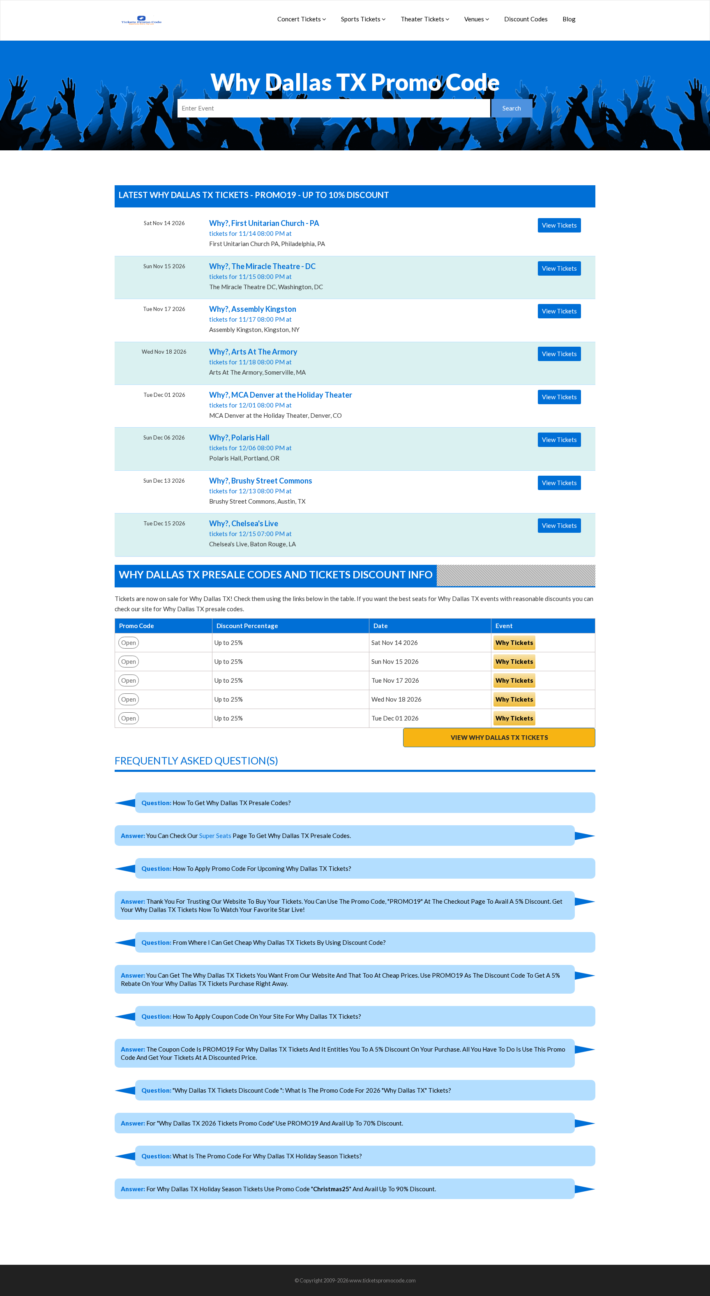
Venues (474, 19)
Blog (569, 19)
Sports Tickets (361, 19)
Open (128, 642)
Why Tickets (514, 642)
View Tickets (559, 225)
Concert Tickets (299, 19)
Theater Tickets (423, 19)
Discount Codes (526, 19)
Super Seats (215, 835)
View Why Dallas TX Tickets (499, 737)
